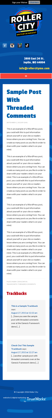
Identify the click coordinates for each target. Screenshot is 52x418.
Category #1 (22, 282)
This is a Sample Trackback (24, 306)
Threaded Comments (27, 284)
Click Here (34, 2)
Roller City (26, 21)
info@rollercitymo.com (34, 68)
